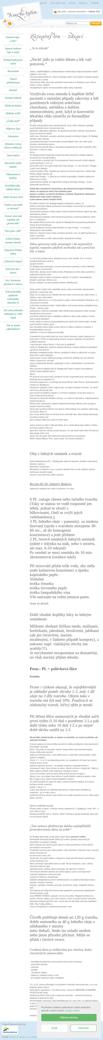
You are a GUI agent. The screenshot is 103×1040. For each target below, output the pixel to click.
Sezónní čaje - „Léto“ (13, 39)
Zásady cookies (72, 1010)
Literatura (13, 136)
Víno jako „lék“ (13, 231)
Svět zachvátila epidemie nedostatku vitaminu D (13, 297)
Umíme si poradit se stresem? (13, 206)
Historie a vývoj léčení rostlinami (13, 146)
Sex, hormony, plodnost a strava (13, 282)
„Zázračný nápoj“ (13, 261)
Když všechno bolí (13, 197)
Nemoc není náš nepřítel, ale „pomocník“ (13, 220)
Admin (35, 1037)
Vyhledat (96, 23)
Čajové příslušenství (13, 80)
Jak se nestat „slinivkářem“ (13, 327)
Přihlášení (95, 3)
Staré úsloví (13, 155)
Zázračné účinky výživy (13, 252)
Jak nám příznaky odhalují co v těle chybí (13, 314)
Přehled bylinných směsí (13, 61)
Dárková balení (13, 105)
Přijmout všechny (69, 1017)
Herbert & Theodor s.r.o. (19, 1037)
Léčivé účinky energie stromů (13, 240)
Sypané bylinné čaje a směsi (13, 50)
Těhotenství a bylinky (13, 176)
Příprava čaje (13, 128)
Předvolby (83, 1028)
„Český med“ (13, 121)
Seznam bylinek (13, 97)
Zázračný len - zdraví (13, 271)
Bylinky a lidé (13, 113)
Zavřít (54, 1028)
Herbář (13, 90)
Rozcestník (13, 71)
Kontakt (72, 3)
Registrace (83, 3)
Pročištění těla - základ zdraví (13, 187)
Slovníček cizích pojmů (13, 165)
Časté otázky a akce (57, 3)
